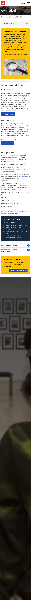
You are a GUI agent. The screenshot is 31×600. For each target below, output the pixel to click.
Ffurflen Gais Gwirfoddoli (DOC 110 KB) (16, 225)
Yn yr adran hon (8, 23)
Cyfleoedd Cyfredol (8, 114)
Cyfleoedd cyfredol (18, 155)
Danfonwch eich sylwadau (17, 270)
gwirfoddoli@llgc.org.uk (11, 203)
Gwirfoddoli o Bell (6, 157)
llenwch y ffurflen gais (22, 176)
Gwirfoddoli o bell (8, 143)
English (23, 3)
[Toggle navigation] (28, 3)
